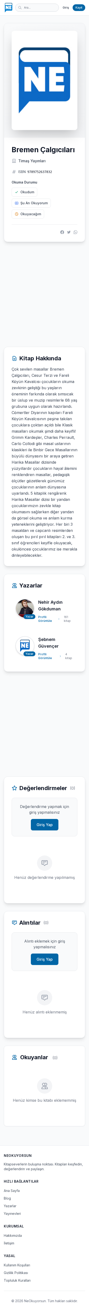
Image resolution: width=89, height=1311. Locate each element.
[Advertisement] (44, 294)
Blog (7, 1198)
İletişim (9, 1243)
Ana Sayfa (12, 1191)
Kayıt (78, 7)
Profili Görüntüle (45, 619)
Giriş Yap (45, 824)
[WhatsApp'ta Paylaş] (75, 232)
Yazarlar (10, 1206)
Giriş (66, 7)
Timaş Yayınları (32, 160)
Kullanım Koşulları (17, 1265)
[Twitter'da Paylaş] (69, 232)
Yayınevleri (12, 1213)
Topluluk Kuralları (17, 1280)
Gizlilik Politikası (16, 1273)
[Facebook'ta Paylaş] (62, 232)
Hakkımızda (13, 1235)
